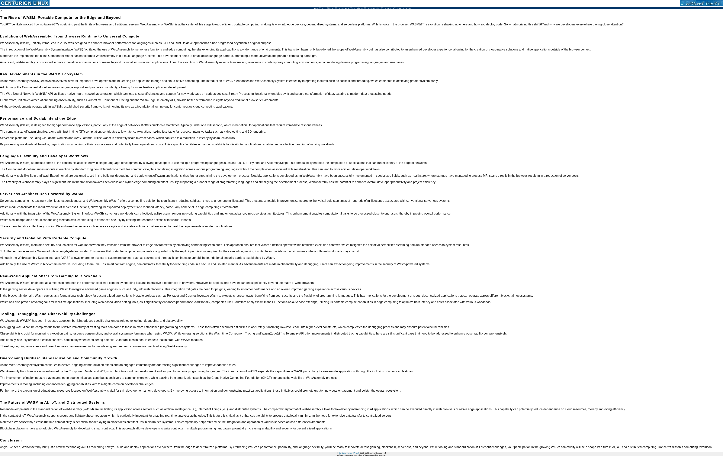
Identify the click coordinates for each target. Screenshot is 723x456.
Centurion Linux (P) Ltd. (349, 453)
